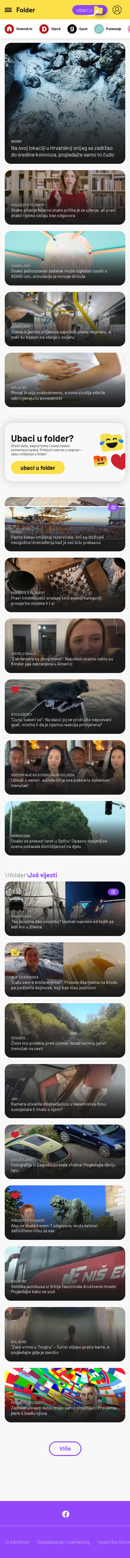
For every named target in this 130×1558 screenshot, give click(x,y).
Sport (83, 29)
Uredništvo (17, 1542)
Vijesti (56, 29)
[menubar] (118, 9)
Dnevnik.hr (24, 29)
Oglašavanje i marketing (63, 1542)
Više (65, 1449)
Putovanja (113, 29)
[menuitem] (118, 10)
